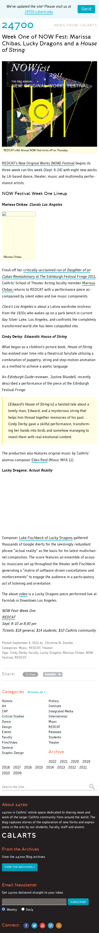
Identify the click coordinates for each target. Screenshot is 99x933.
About (14, 804)
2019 (86, 761)
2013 (61, 767)
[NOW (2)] (49, 104)
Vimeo (50, 925)
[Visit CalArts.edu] (19, 837)
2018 (6, 767)
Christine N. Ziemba (59, 643)
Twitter (34, 925)
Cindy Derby (18, 652)
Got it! (86, 9)
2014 (50, 767)
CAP (5, 711)
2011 (83, 767)
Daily (29, 909)
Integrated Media (61, 711)
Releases (55, 732)
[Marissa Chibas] (19, 232)
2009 (17, 773)
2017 (17, 767)
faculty (33, 652)
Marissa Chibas (73, 652)
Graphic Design (13, 753)
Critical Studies (13, 716)
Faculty (7, 737)
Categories (24, 691)
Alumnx (7, 701)
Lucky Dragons (50, 652)
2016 (28, 767)
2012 (72, 767)
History (54, 701)
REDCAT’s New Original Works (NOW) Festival (38, 163)
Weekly (12, 909)
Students (55, 737)
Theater (47, 648)
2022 (52, 761)
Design (7, 727)
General (7, 747)
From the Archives (20, 849)
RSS (58, 925)
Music (23, 648)
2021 (64, 761)
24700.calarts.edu (39, 11)
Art (4, 706)
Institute (55, 706)
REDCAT (8, 617)
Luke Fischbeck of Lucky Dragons (46, 537)
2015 (39, 767)
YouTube (42, 925)
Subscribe (78, 902)
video (23, 594)
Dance (6, 721)
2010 (6, 773)
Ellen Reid (39, 460)
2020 (75, 761)
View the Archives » (20, 867)
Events (6, 732)
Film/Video (9, 742)
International (58, 716)
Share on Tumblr (52, 674)
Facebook (26, 925)
